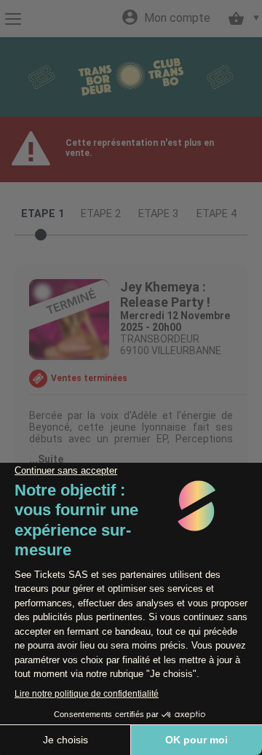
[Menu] (12, 19)
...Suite (46, 459)
